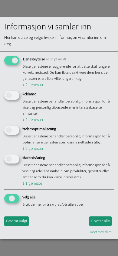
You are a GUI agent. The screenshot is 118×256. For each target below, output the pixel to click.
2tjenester (32, 85)
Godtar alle (100, 221)
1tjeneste (32, 183)
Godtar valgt (16, 221)
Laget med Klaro (100, 232)
